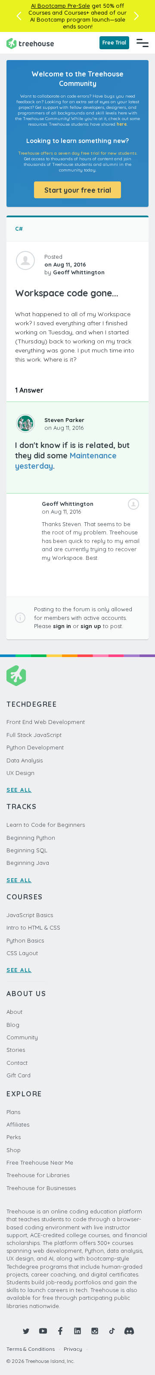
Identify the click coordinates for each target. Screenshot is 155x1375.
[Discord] (129, 1331)
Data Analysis (24, 760)
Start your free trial (77, 190)
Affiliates (17, 1124)
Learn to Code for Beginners (45, 824)
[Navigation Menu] (142, 42)
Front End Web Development (45, 721)
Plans (13, 1111)
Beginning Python (30, 837)
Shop (13, 1149)
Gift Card (18, 1075)
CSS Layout (22, 952)
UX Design (20, 772)
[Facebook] (60, 1331)
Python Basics (25, 940)
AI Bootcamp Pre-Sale (60, 5)
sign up (91, 625)
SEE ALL (19, 789)
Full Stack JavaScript (34, 734)
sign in (62, 625)
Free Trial (114, 42)
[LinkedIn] (77, 1331)
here (122, 124)
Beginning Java (27, 862)
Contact (17, 1062)
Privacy (73, 1349)
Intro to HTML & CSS (33, 927)
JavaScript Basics (29, 914)
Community (22, 1037)
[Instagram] (95, 1331)
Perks (13, 1137)
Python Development (35, 747)
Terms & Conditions (30, 1349)
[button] (19, 15)
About (14, 1011)
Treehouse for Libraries (37, 1175)
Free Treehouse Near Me (39, 1162)
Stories (15, 1049)
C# (19, 228)
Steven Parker (64, 419)
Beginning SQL (26, 850)
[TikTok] (112, 1331)
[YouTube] (43, 1331)
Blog (12, 1024)
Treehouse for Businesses (41, 1187)
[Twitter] (26, 1331)
